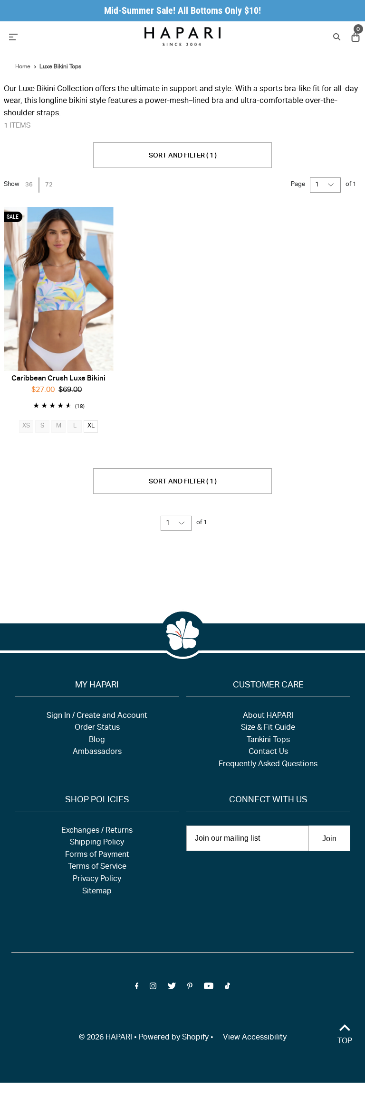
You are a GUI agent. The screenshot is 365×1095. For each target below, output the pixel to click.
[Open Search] (335, 36)
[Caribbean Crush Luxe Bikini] (59, 289)
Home (22, 67)
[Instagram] (153, 988)
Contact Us (268, 752)
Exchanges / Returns (97, 831)
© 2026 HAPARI (105, 1038)
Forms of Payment (97, 855)
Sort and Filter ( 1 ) (183, 156)
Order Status (97, 728)
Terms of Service (97, 867)
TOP (344, 1042)
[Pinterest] (189, 988)
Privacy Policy (97, 879)
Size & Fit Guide (268, 728)
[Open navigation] (58, 36)
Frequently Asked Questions (268, 765)
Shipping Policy (97, 843)
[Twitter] (172, 988)
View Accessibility (255, 1038)
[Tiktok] (227, 988)
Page (298, 185)
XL (91, 426)
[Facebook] (137, 988)
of (351, 185)
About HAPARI (268, 716)
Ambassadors (97, 752)
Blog (97, 740)
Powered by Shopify (174, 1038)
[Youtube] (208, 988)
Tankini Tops (268, 740)
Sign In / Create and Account (97, 716)
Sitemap (97, 892)
